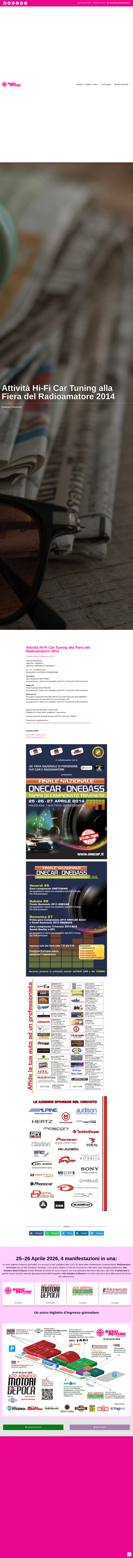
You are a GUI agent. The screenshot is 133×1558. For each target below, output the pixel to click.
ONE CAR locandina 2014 (36, 735)
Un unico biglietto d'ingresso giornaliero (66, 1312)
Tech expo (105, 84)
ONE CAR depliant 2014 (35, 737)
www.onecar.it (31, 723)
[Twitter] (21, 3)
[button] (36, 1233)
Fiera (95, 84)
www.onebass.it (42, 723)
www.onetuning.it (55, 723)
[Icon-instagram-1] (17, 3)
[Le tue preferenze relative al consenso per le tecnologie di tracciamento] (129, 1554)
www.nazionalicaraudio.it (71, 723)
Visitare (88, 84)
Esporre (79, 84)
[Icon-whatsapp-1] (4, 3)
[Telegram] (9, 3)
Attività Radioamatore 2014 (44, 656)
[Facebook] (13, 3)
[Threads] (25, 3)
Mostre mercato (121, 84)
